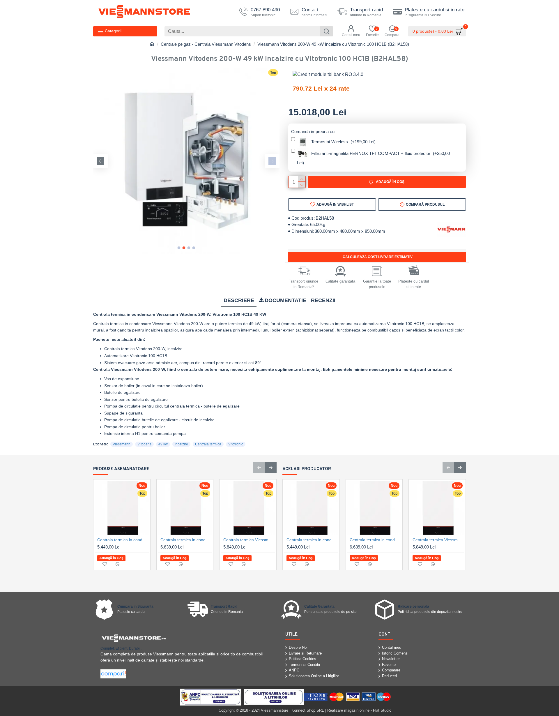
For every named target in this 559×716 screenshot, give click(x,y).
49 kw (163, 444)
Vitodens (144, 444)
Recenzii (323, 300)
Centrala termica (208, 444)
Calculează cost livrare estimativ (377, 257)
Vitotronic (235, 444)
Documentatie (285, 300)
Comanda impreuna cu (313, 131)
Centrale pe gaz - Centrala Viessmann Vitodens (206, 44)
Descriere (239, 300)
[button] (100, 161)
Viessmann (121, 444)
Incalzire (181, 444)
